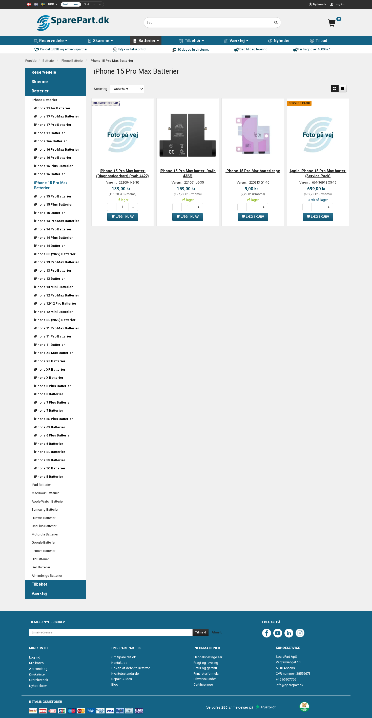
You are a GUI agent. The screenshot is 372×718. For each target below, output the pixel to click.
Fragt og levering (206, 663)
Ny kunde (319, 4)
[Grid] (335, 88)
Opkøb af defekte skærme (130, 668)
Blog (114, 684)
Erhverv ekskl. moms (82, 4)
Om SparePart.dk (123, 657)
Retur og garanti (205, 668)
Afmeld (217, 632)
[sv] (43, 4)
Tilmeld (200, 632)
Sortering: (101, 89)
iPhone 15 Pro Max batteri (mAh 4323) (188, 173)
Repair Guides (121, 679)
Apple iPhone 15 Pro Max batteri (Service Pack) (318, 173)
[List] (343, 88)
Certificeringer (204, 684)
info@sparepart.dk (289, 685)
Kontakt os (119, 663)
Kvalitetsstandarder (125, 673)
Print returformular (207, 673)
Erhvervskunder (205, 679)
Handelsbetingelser (208, 657)
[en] (35, 4)
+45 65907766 (286, 679)
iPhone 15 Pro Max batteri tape (252, 171)
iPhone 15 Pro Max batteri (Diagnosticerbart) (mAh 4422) (122, 173)
